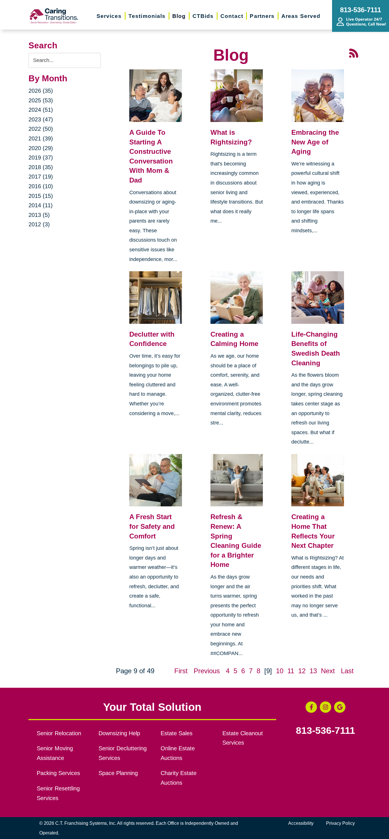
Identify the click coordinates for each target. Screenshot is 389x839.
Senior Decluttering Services (123, 753)
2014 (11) (40, 205)
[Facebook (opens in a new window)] (311, 707)
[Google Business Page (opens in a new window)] (339, 707)
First (181, 671)
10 (279, 671)
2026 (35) (40, 91)
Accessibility (301, 823)
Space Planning (118, 773)
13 (313, 671)
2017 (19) (40, 176)
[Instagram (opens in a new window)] (325, 707)
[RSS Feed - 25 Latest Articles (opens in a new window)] (354, 52)
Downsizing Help (119, 733)
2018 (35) (40, 167)
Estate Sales (177, 733)
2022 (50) (40, 129)
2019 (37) (40, 157)
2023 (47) (40, 119)
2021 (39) (40, 138)
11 (290, 671)
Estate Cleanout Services (242, 738)
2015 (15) (40, 196)
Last (347, 671)
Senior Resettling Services (58, 793)
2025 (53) (40, 100)
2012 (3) (39, 224)
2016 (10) (40, 186)
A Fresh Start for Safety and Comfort (152, 526)
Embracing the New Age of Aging (315, 142)
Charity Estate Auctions (178, 778)
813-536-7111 (325, 731)
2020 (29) (40, 148)
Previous (207, 671)
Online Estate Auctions (178, 753)
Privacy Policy (340, 823)
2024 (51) (40, 110)
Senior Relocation (59, 733)
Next (328, 671)
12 (302, 671)
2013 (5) (39, 215)
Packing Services (58, 773)
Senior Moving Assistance (55, 753)
